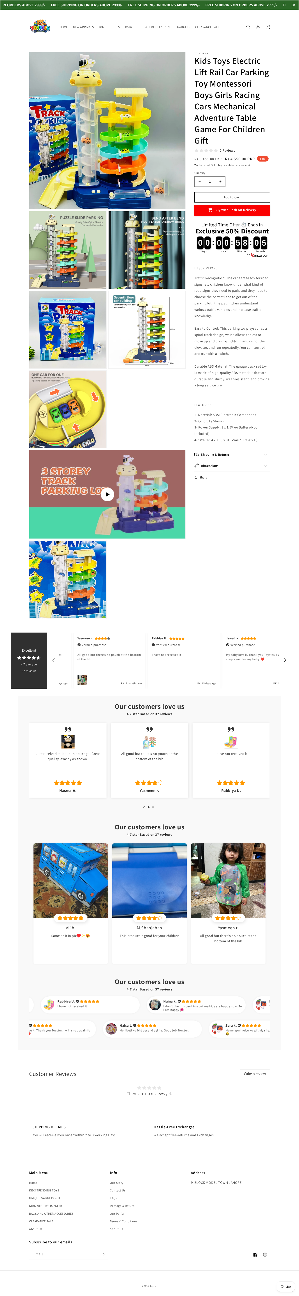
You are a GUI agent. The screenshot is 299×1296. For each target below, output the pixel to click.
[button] (248, 27)
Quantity (199, 173)
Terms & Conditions (123, 1221)
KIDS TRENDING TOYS (44, 1190)
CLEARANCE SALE (41, 1221)
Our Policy (117, 1214)
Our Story (116, 1183)
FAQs (113, 1198)
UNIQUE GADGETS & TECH (47, 1198)
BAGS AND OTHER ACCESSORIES (51, 1214)
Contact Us (117, 1190)
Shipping (216, 165)
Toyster (153, 1286)
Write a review (255, 1074)
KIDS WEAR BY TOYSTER (45, 1206)
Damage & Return (122, 1206)
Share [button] (203, 477)
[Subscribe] (103, 1254)
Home (33, 1183)
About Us (35, 1229)
